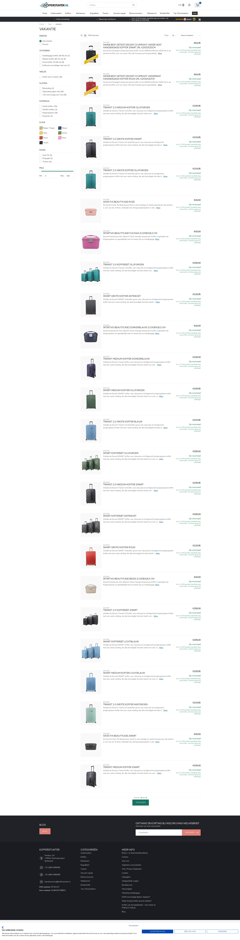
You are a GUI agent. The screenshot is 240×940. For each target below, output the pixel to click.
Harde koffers (49, 106)
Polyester (47, 116)
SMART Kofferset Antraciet (119, 515)
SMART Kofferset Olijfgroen (120, 453)
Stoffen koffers (49, 109)
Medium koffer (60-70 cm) (54, 59)
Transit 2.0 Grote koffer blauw (122, 421)
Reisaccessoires (135, 13)
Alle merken (47, 41)
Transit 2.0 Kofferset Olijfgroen (123, 264)
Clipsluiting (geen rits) (53, 91)
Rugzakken (94, 13)
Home (44, 13)
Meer (160, 53)
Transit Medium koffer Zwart (121, 767)
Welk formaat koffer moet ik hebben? (137, 901)
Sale (195, 13)
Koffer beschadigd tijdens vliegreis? (136, 897)
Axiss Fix (47, 155)
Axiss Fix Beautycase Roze (119, 201)
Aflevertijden (127, 889)
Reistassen (80, 13)
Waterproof (151, 13)
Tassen (105, 13)
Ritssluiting (48, 88)
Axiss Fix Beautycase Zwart (119, 735)
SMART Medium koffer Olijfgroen (123, 390)
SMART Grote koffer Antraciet (122, 296)
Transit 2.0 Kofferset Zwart (120, 610)
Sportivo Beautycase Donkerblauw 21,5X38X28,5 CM (134, 327)
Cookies (125, 873)
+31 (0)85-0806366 (52, 867)
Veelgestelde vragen (130, 881)
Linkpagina (126, 877)
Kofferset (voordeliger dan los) (56, 65)
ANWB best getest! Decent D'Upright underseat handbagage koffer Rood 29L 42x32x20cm (132, 77)
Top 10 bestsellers (180, 13)
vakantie (58, 24)
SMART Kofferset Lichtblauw (121, 641)
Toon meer (141, 802)
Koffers (68, 13)
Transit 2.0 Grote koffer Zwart (122, 139)
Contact (125, 857)
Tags (50, 24)
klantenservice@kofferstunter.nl (57, 882)
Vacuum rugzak (119, 13)
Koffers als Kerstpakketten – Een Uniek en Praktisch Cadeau (139, 906)
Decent (45, 44)
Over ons (125, 861)
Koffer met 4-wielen (52, 77)
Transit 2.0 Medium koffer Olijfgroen (126, 107)
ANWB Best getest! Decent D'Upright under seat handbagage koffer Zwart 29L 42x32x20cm (132, 46)
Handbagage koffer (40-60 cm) (56, 56)
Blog (45, 831)
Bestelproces (127, 885)
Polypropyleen (50, 113)
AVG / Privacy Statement (132, 869)
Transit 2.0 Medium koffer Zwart (123, 484)
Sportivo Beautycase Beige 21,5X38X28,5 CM (128, 578)
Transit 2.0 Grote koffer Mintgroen (125, 704)
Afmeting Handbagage (131, 893)
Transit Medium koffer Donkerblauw (126, 358)
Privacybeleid (133, 926)
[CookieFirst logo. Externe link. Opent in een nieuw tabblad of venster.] (3, 927)
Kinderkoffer (165, 13)
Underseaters (56, 13)
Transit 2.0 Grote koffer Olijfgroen (125, 170)
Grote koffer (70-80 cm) (53, 62)
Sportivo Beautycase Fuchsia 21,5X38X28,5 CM (130, 233)
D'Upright (47, 158)
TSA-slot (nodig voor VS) (54, 95)
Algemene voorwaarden (131, 865)
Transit (47, 162)
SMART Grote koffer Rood (119, 547)
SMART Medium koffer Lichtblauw (124, 673)
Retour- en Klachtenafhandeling (135, 853)
